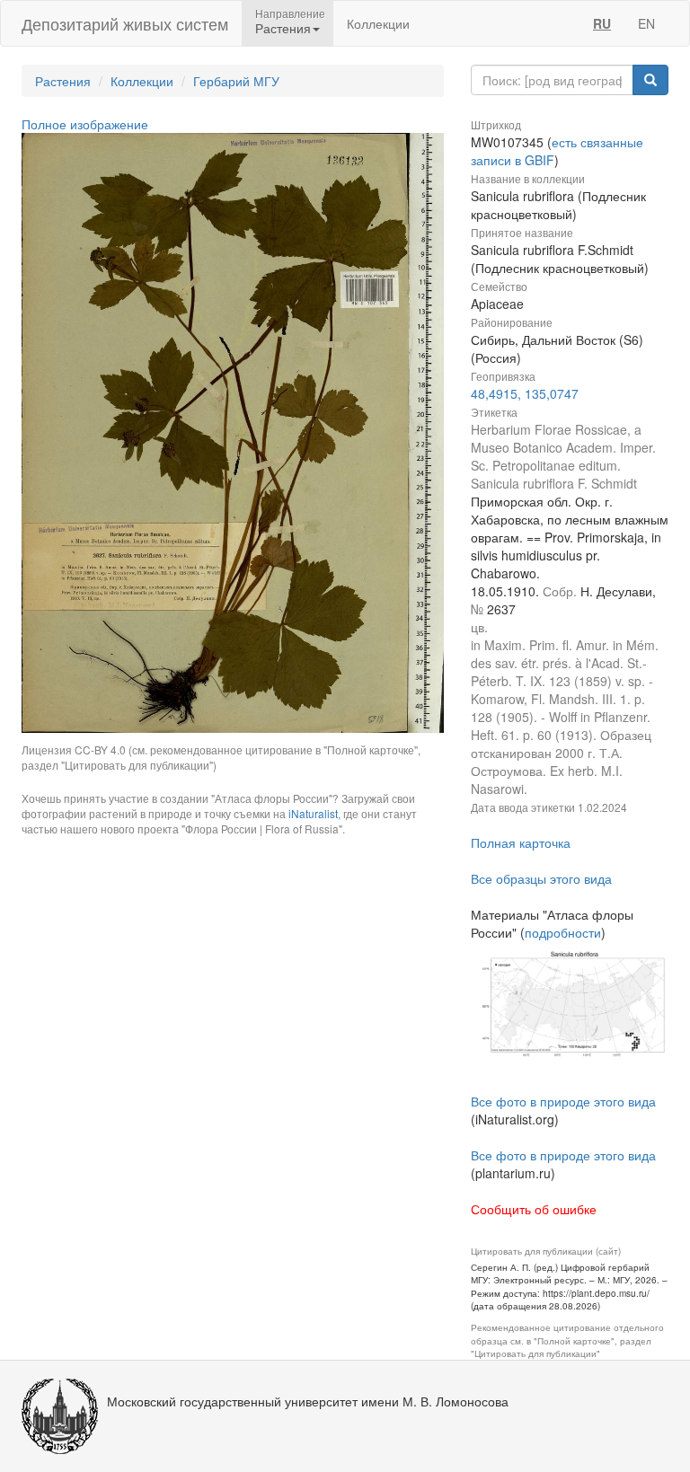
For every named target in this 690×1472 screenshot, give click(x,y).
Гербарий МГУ (236, 81)
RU (602, 23)
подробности (563, 932)
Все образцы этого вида (541, 878)
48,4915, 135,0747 (525, 393)
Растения (63, 81)
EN (646, 23)
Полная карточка (521, 842)
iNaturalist (313, 813)
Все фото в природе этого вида (563, 1101)
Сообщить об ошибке (534, 1209)
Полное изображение (85, 124)
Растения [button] (283, 28)
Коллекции (378, 23)
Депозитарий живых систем (125, 23)
